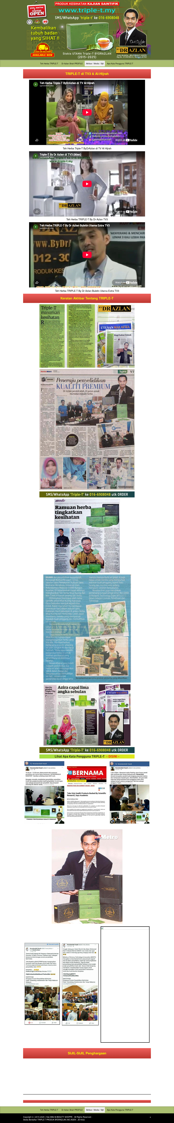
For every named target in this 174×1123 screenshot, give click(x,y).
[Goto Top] (150, 1117)
